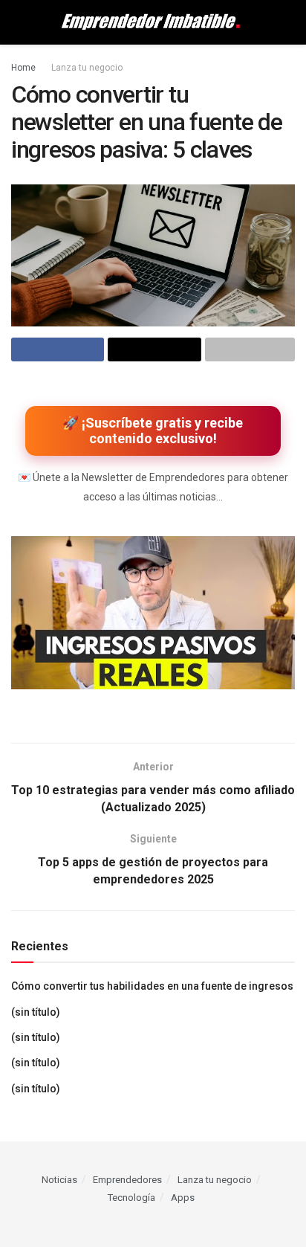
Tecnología (131, 1197)
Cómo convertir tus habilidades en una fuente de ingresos (152, 986)
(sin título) (35, 1012)
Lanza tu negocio (87, 67)
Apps (183, 1197)
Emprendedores (127, 1179)
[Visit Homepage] (153, 22)
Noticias (59, 1179)
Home (23, 67)
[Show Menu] (17, 22)
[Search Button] (288, 22)
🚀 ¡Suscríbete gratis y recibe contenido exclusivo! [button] (152, 431)
